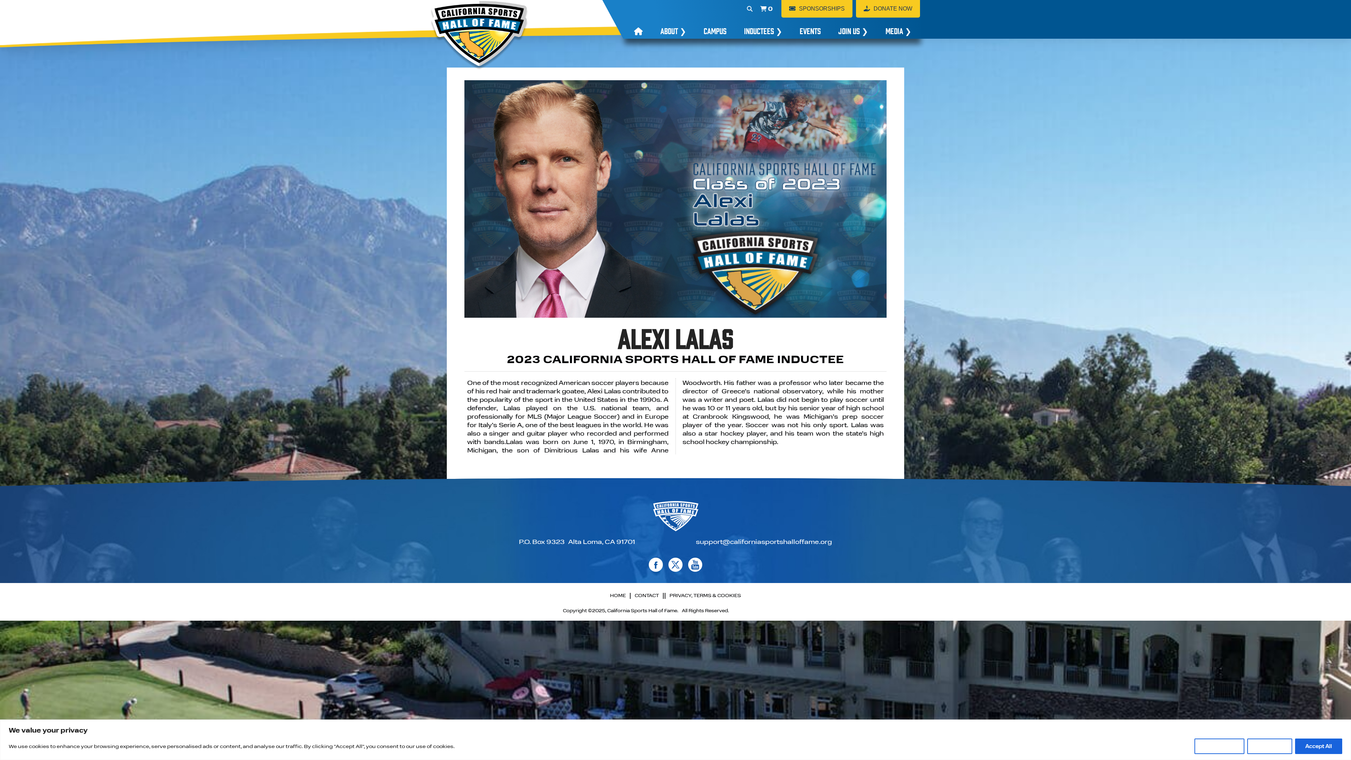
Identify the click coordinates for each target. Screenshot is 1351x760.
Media (898, 31)
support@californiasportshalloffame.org (764, 541)
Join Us (853, 31)
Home (618, 595)
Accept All (1318, 746)
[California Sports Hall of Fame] (479, 35)
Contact (647, 595)
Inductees (763, 31)
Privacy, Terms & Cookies (705, 595)
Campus (715, 31)
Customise (1219, 746)
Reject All (1269, 746)
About (673, 31)
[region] (675, 740)
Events (810, 31)
